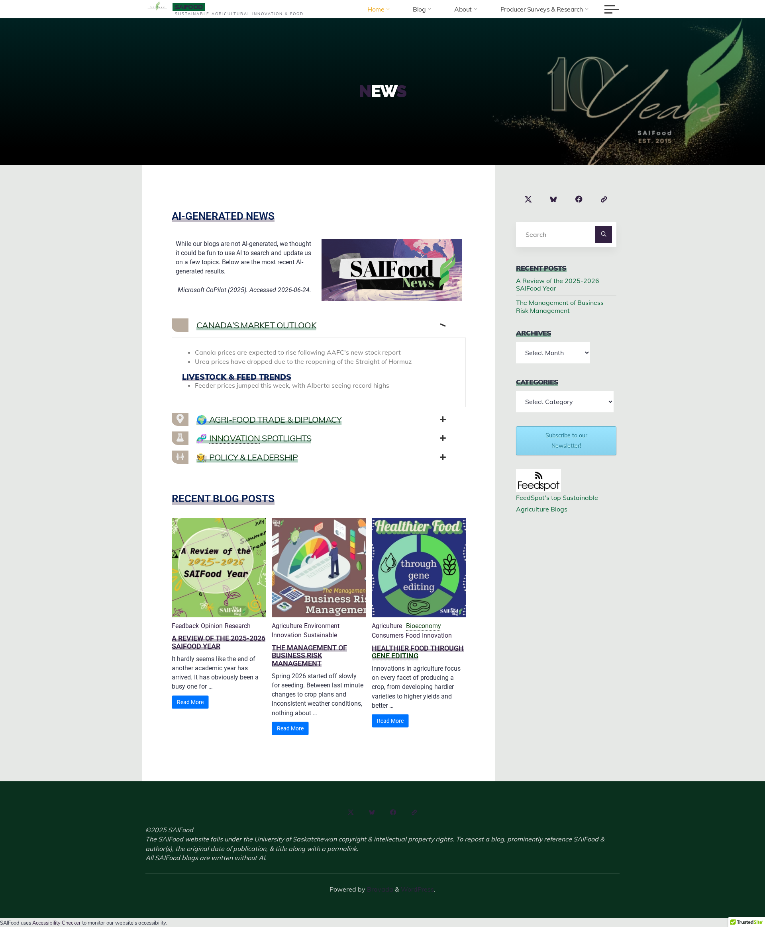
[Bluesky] (554, 200)
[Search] (603, 234)
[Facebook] (579, 200)
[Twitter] (528, 200)
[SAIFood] (157, 6)
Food (413, 635)
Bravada (379, 889)
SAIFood (188, 7)
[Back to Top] (734, 896)
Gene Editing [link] (395, 656)
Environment (321, 626)
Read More (190, 702)
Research (238, 626)
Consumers (388, 635)
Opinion (212, 626)
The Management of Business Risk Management (309, 656)
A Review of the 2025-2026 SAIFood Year (218, 642)
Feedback (185, 626)
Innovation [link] (234, 438)
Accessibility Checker (56, 922)
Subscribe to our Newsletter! (566, 440)
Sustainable (320, 635)
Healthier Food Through (418, 648)
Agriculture (287, 626)
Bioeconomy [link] (423, 626)
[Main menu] (611, 9)
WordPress (417, 889)
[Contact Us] (604, 200)
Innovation (287, 635)
